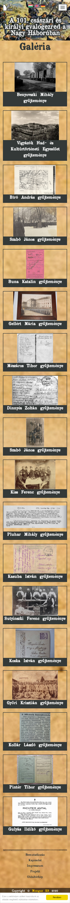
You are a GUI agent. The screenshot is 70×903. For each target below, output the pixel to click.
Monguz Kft (40, 891)
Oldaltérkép (35, 877)
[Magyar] (30, 6)
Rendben (57, 897)
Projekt (35, 872)
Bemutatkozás (35, 855)
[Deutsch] (42, 6)
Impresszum (35, 866)
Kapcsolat (35, 860)
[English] (36, 6)
